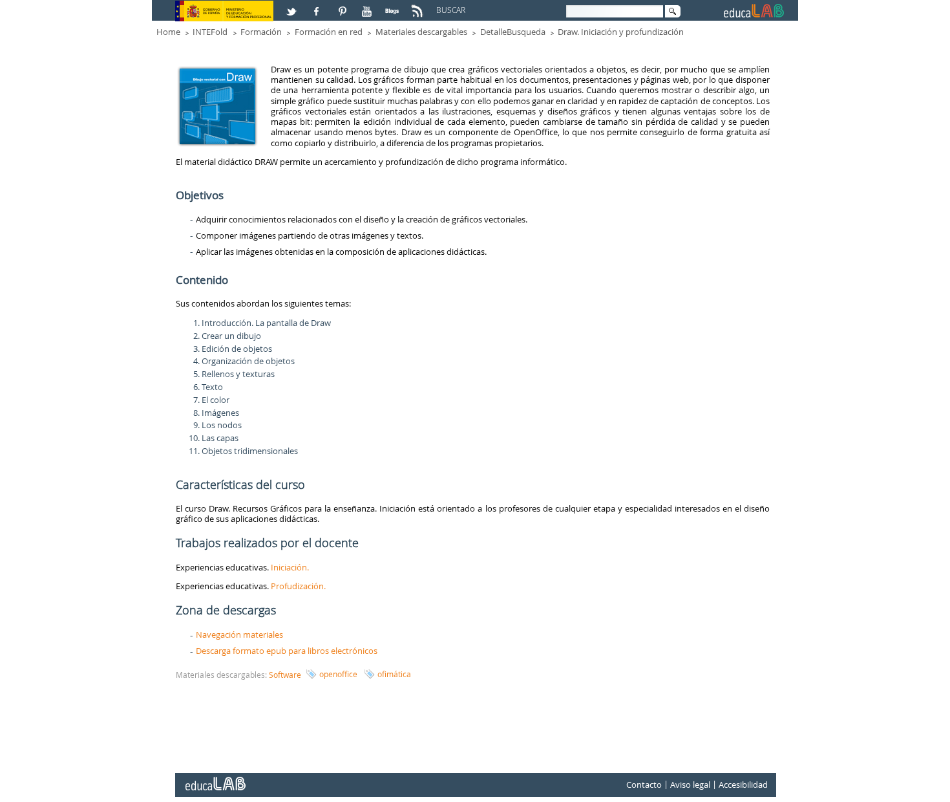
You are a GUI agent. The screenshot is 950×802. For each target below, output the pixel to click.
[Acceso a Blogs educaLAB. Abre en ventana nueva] (393, 6)
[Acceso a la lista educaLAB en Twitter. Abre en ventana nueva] (292, 6)
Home (168, 32)
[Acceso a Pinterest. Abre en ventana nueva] (343, 6)
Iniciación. (291, 567)
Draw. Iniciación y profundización (621, 32)
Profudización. (298, 586)
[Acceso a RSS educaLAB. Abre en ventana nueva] (418, 6)
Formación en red (329, 32)
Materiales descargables (421, 32)
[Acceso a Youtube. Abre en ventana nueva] (368, 6)
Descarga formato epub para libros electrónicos (286, 650)
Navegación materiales (239, 634)
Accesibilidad (743, 784)
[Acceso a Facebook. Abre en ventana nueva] (318, 6)
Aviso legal (690, 784)
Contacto (644, 784)
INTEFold (210, 32)
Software (285, 674)
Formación (261, 32)
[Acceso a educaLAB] (214, 779)
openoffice (338, 674)
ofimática (394, 674)
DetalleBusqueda (512, 32)
